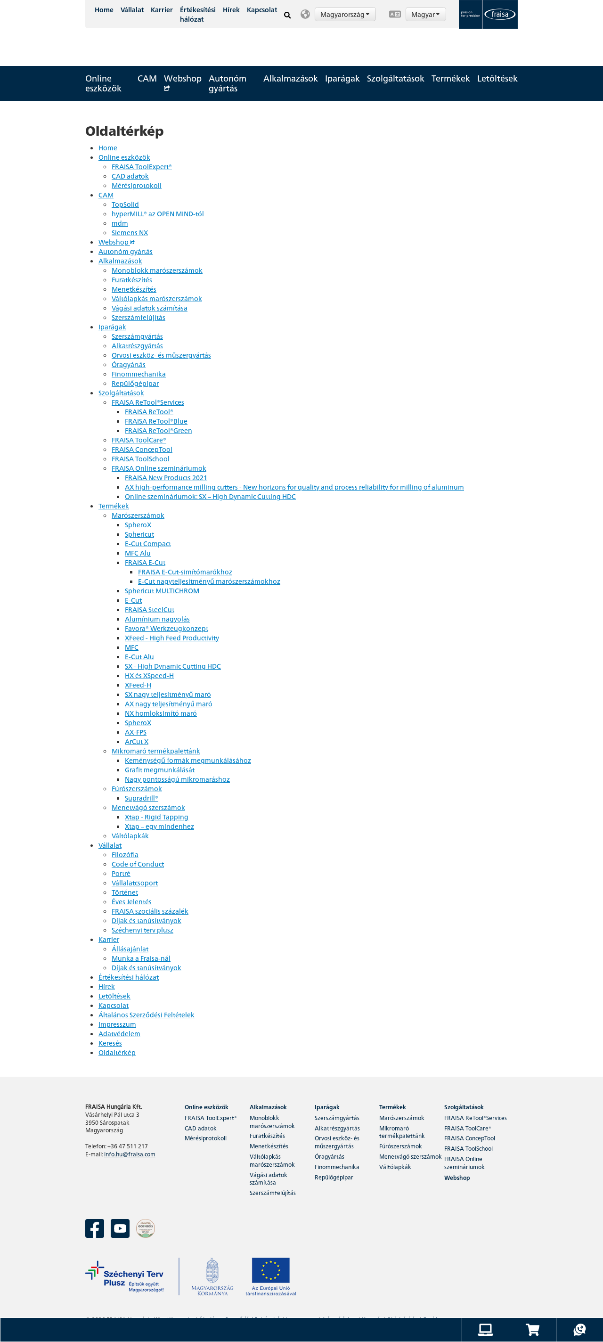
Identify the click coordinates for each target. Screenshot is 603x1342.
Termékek (451, 78)
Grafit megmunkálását (160, 769)
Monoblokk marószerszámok (157, 270)
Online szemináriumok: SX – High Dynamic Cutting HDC (210, 496)
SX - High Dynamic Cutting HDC (173, 666)
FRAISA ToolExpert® (142, 166)
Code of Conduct (138, 863)
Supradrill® (141, 797)
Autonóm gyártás (227, 83)
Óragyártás (129, 364)
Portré (121, 873)
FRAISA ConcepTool (142, 449)
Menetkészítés (134, 289)
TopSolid (125, 204)
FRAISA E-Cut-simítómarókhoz (185, 571)
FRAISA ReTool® (149, 411)
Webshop (183, 78)
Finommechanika (139, 373)
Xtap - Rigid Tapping (156, 816)
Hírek (231, 9)
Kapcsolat (262, 9)
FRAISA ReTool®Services (148, 402)
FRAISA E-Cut (145, 562)
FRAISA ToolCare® (139, 439)
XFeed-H (138, 684)
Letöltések (497, 78)
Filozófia (125, 854)
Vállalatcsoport (135, 882)
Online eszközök (103, 83)
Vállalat (132, 9)
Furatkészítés (132, 279)
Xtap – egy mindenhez (159, 826)
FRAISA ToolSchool (141, 458)
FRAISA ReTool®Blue (156, 421)
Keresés (110, 1042)
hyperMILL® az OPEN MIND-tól (158, 213)
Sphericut (139, 534)
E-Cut (133, 600)
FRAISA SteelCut (149, 609)
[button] (340, 14)
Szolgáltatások (395, 78)
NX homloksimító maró (161, 713)
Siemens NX (130, 232)
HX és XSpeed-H (149, 675)
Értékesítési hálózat (198, 14)
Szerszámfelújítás (138, 317)
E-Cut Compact (148, 543)
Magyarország (343, 14)
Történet (125, 892)
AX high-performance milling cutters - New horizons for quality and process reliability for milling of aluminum (294, 486)
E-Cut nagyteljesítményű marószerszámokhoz (209, 581)
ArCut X (136, 741)
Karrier (162, 9)
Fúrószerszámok (137, 788)
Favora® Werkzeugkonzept (166, 628)
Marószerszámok (138, 515)
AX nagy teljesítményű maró (168, 703)
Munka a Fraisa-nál (141, 958)
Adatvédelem (119, 1033)
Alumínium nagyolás (157, 618)
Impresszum (117, 1024)
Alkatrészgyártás (137, 345)
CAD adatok (130, 175)
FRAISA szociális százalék (150, 911)
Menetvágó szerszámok (148, 807)
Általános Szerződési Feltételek (146, 1014)
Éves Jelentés (132, 901)
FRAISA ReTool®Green (158, 430)
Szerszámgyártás (137, 336)
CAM (147, 78)
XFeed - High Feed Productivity (172, 637)
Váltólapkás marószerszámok (157, 298)
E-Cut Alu (139, 656)
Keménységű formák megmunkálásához (188, 760)
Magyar (423, 14)
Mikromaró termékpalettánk (156, 750)
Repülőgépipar (135, 383)
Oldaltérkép (117, 1052)
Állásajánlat (130, 948)
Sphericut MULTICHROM (162, 590)
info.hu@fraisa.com (129, 1154)
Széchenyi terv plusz (142, 929)
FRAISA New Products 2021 (166, 477)
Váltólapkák (130, 835)
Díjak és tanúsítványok (146, 920)
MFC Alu (138, 552)
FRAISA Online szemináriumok (159, 468)
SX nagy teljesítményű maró (168, 694)
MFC (132, 647)
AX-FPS (136, 731)
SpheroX (138, 524)
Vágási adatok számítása (149, 307)
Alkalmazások (290, 78)
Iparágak (342, 78)
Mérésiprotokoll (137, 185)
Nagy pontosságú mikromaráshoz (177, 779)
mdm (120, 223)
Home (104, 9)
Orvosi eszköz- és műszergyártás (161, 355)
